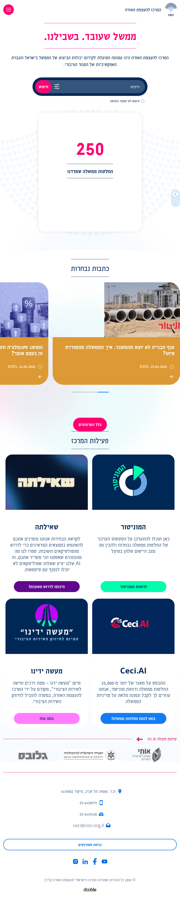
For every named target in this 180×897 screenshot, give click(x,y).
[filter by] (57, 86)
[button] (175, 194)
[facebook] (94, 861)
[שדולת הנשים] (17, 755)
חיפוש (43, 87)
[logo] (98, 9)
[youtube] (104, 861)
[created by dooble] (90, 890)
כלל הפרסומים (90, 424)
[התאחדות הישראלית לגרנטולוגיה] (146, 752)
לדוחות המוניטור (133, 586)
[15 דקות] (51, 755)
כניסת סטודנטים (90, 844)
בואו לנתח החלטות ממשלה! (133, 718)
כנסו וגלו (47, 718)
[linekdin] (85, 861)
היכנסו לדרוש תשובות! (47, 586)
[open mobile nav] (8, 9)
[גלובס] (90, 751)
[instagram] (75, 861)
